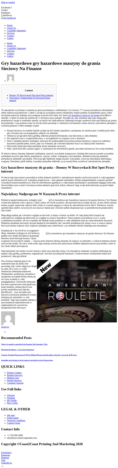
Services (11, 33)
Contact (10, 36)
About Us (11, 28)
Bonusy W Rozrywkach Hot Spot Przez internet (31, 95)
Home (10, 25)
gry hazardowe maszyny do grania (83, 115)
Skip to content (8, 2)
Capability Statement (16, 30)
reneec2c (5, 327)
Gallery (10, 38)
